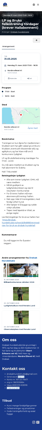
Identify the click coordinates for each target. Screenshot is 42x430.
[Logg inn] (34, 5)
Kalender (13, 78)
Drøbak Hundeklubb (19, 32)
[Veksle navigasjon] (38, 5)
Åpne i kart (33, 128)
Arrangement (8, 46)
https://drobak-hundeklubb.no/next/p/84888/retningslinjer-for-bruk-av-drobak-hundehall (20, 223)
